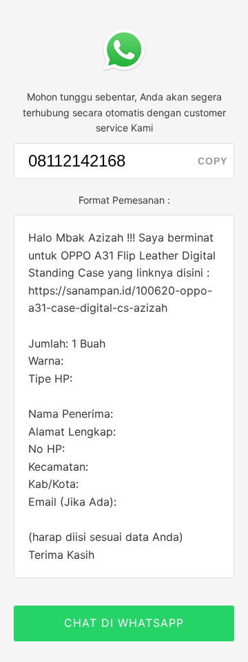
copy (212, 161)
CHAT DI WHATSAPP (124, 623)
